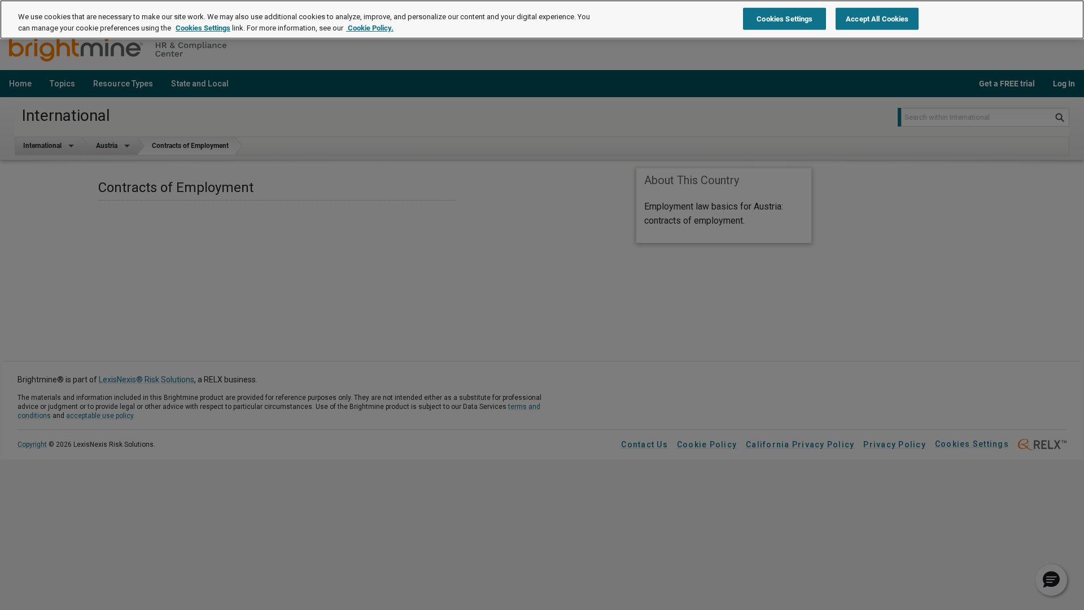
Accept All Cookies (877, 18)
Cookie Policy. (370, 28)
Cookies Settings (203, 28)
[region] (542, 19)
